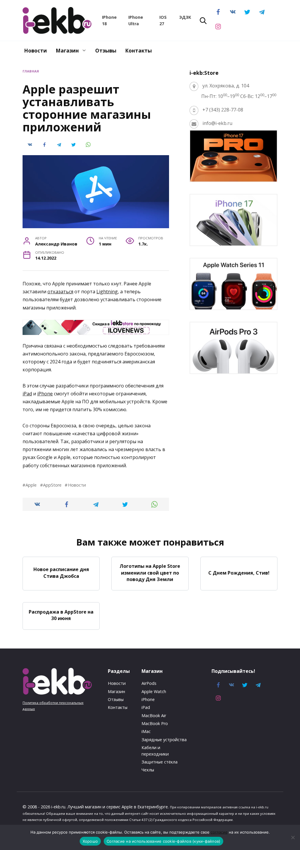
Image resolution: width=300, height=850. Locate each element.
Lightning (107, 291)
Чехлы (148, 770)
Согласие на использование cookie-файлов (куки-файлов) (163, 841)
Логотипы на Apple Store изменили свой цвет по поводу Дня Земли (150, 573)
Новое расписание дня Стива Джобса (61, 572)
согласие (219, 832)
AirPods (149, 683)
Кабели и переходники (155, 751)
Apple (31, 485)
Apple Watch (154, 691)
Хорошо (90, 841)
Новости (35, 50)
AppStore (52, 485)
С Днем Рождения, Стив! (239, 572)
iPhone (45, 393)
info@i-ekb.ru (217, 123)
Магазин (67, 50)
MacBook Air (154, 715)
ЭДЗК (185, 17)
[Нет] (293, 837)
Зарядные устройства (164, 739)
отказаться (60, 291)
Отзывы (105, 50)
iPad (27, 393)
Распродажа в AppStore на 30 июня (61, 614)
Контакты (138, 50)
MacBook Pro (155, 723)
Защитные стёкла (160, 762)
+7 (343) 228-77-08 (222, 109)
